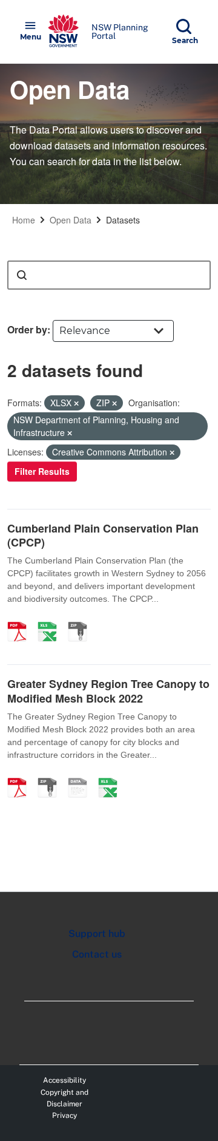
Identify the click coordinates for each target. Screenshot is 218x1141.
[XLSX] (51, 619)
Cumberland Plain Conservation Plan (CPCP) (103, 535)
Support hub (96, 933)
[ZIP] (82, 619)
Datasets (123, 220)
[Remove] (76, 403)
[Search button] (21, 275)
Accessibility (64, 1080)
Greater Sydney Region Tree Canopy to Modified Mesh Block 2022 (108, 691)
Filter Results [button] (42, 471)
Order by (27, 329)
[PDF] (21, 619)
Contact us (97, 954)
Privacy (64, 1115)
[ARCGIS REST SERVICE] (82, 775)
